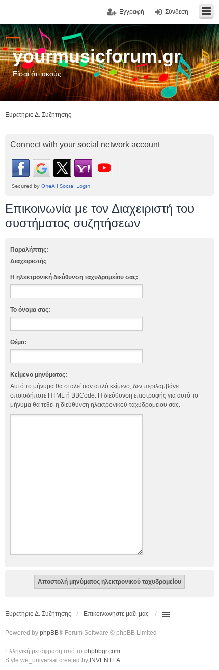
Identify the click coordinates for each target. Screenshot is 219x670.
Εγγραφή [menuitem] (131, 11)
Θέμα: (18, 342)
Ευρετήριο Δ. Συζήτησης (38, 613)
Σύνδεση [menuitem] (176, 11)
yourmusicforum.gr (97, 56)
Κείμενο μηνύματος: (38, 374)
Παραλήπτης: (29, 249)
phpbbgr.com (102, 651)
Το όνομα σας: (30, 309)
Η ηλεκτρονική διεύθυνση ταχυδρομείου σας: (74, 277)
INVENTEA (105, 660)
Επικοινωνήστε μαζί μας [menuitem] (116, 613)
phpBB (49, 632)
